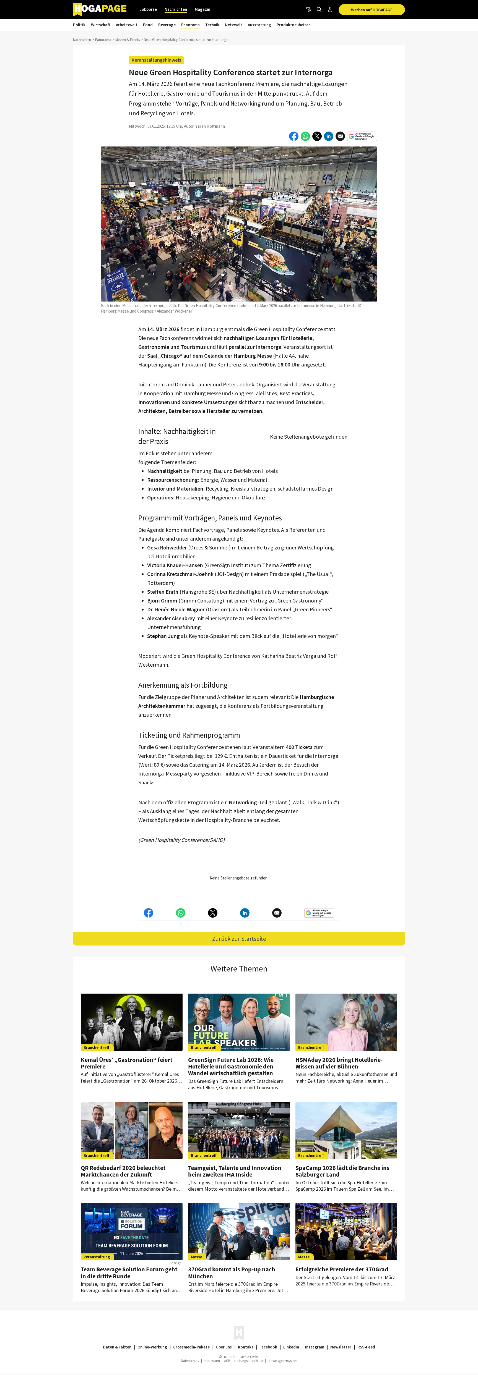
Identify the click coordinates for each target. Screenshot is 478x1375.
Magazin (202, 9)
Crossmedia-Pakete (191, 1347)
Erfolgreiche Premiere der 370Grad (341, 1269)
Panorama (190, 24)
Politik (79, 24)
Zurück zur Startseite (239, 938)
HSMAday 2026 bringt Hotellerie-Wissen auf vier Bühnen (339, 1063)
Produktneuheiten (294, 24)
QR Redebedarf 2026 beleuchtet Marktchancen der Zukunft (123, 1171)
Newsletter (340, 1347)
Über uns (224, 1347)
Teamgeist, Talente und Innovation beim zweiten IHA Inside (234, 1171)
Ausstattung (259, 24)
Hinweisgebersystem (282, 1360)
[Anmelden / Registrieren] (330, 9)
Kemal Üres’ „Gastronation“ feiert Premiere (126, 1063)
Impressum (212, 1360)
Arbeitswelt (126, 24)
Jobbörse (148, 9)
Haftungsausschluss (248, 1360)
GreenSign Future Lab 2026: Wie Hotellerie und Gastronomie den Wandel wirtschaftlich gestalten (231, 1066)
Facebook (268, 1347)
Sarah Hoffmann (210, 126)
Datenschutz (190, 1360)
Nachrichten (176, 9)
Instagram (314, 1347)
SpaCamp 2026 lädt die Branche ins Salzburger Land (342, 1171)
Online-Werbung (152, 1347)
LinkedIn (291, 1347)
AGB (227, 1360)
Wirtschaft (100, 24)
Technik (212, 24)
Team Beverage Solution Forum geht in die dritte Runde (129, 1272)
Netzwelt (233, 24)
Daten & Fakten (117, 1347)
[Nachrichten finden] (319, 9)
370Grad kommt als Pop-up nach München (231, 1272)
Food (148, 24)
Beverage (167, 24)
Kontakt (245, 1347)
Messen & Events (127, 39)
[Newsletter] (308, 9)
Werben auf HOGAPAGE (372, 9)
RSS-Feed (366, 1347)
